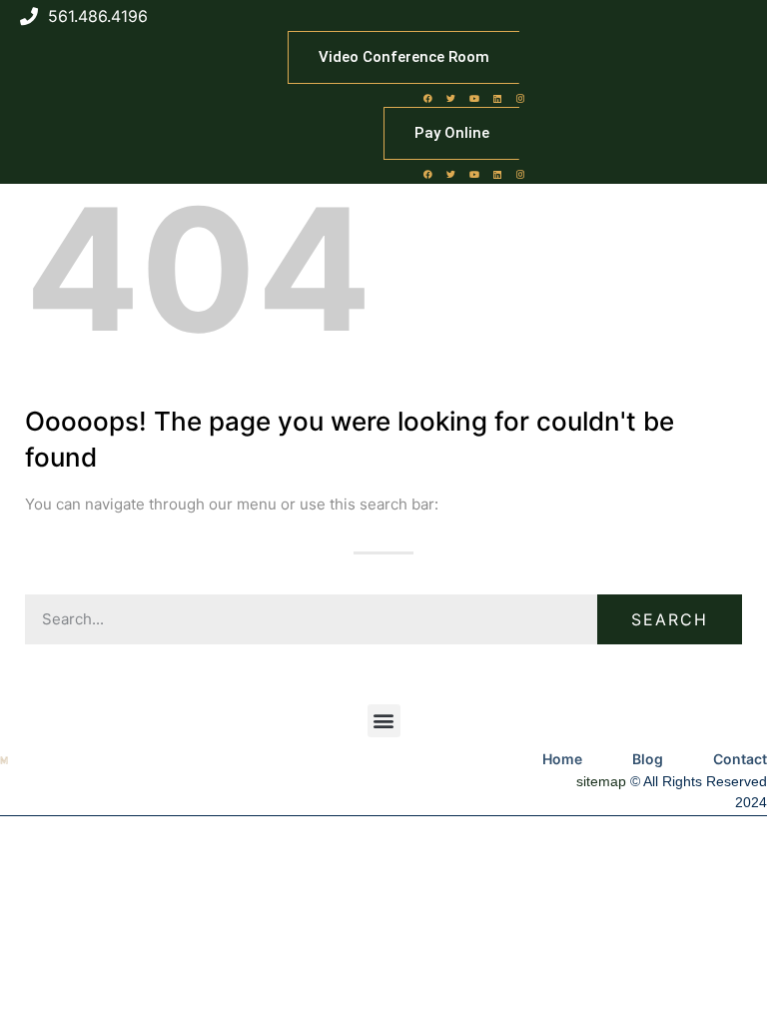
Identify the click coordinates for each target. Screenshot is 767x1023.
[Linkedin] (497, 98)
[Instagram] (520, 98)
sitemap (601, 781)
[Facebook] (428, 98)
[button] (384, 720)
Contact (740, 758)
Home (562, 758)
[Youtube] (474, 98)
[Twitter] (451, 98)
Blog (647, 758)
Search (669, 619)
